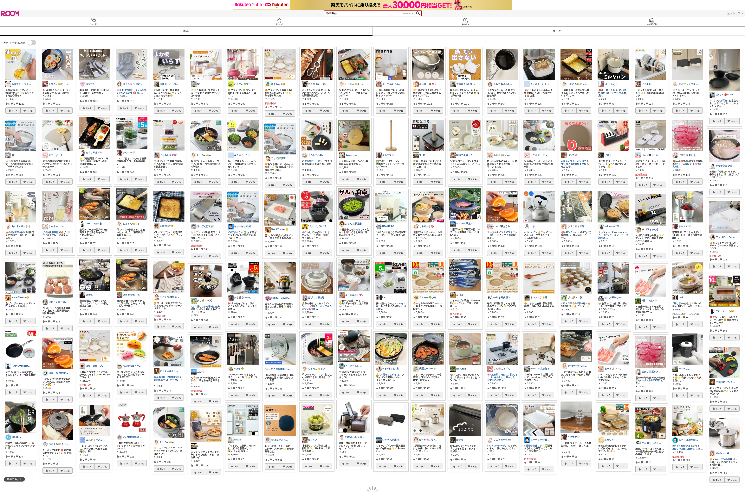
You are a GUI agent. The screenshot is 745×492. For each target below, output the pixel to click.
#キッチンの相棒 (723, 459)
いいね (29, 111)
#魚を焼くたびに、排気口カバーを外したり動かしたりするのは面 (502, 377)
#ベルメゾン (530, 232)
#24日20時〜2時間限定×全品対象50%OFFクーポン (168, 378)
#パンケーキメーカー (615, 235)
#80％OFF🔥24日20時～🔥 (575, 303)
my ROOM (652, 21)
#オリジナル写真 (615, 92)
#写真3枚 (658, 380)
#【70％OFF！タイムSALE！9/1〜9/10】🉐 (132, 91)
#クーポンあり (645, 380)
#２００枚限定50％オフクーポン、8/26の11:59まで (687, 447)
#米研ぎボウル (235, 232)
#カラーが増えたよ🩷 (686, 164)
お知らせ (465, 21)
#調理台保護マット (534, 445)
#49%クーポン (572, 232)
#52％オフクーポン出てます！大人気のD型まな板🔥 (575, 162)
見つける (279, 21)
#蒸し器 (676, 303)
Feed (93, 21)
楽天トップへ (735, 13)
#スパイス (400, 303)
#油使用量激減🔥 (54, 232)
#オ (313, 309)
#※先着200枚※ (16, 232)
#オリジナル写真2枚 (720, 100)
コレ (14, 111)
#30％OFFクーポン (497, 445)
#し (138, 92)
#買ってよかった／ (391, 374)
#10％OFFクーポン (312, 161)
